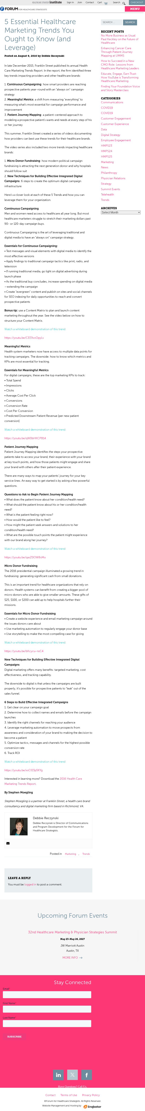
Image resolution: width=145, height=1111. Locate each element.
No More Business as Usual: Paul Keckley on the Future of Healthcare (119, 39)
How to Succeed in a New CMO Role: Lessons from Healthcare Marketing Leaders (120, 64)
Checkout (137, 2)
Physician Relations (113, 178)
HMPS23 (106, 145)
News (104, 167)
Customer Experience (115, 124)
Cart (99, 2)
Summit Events (110, 189)
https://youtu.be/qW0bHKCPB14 (25, 438)
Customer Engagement (116, 118)
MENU (135, 9)
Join (79, 2)
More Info (70, 957)
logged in (30, 884)
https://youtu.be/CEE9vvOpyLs (24, 337)
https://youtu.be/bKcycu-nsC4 (24, 651)
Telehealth (107, 194)
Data (104, 129)
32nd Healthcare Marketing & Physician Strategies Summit (72, 932)
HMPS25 (106, 156)
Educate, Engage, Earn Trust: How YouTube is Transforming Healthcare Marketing (119, 77)
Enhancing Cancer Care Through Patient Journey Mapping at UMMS (116, 52)
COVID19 (107, 107)
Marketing (70, 853)
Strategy (106, 183)
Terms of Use (68, 1095)
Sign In (70, 2)
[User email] (8, 843)
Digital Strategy (110, 135)
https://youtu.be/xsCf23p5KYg (23, 770)
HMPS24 (106, 151)
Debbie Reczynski (53, 55)
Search (117, 2)
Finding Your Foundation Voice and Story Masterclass (120, 88)
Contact (90, 2)
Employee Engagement (116, 140)
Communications (112, 102)
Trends (86, 853)
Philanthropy (109, 172)
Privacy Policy (91, 1095)
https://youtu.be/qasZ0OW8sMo (25, 557)
